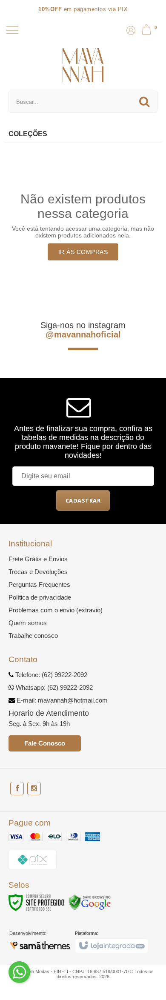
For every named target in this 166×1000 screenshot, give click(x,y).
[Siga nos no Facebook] (17, 788)
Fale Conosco (44, 743)
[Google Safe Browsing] (90, 902)
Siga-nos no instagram (83, 329)
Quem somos (28, 622)
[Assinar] (83, 500)
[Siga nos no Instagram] (34, 788)
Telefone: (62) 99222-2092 (50, 674)
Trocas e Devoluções (38, 571)
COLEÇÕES (28, 133)
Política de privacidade (40, 597)
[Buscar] (144, 101)
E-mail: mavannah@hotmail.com (61, 700)
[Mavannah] (83, 65)
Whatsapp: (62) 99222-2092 (53, 687)
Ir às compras (83, 252)
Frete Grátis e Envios (38, 559)
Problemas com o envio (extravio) (56, 610)
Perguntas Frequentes (39, 584)
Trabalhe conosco (33, 635)
